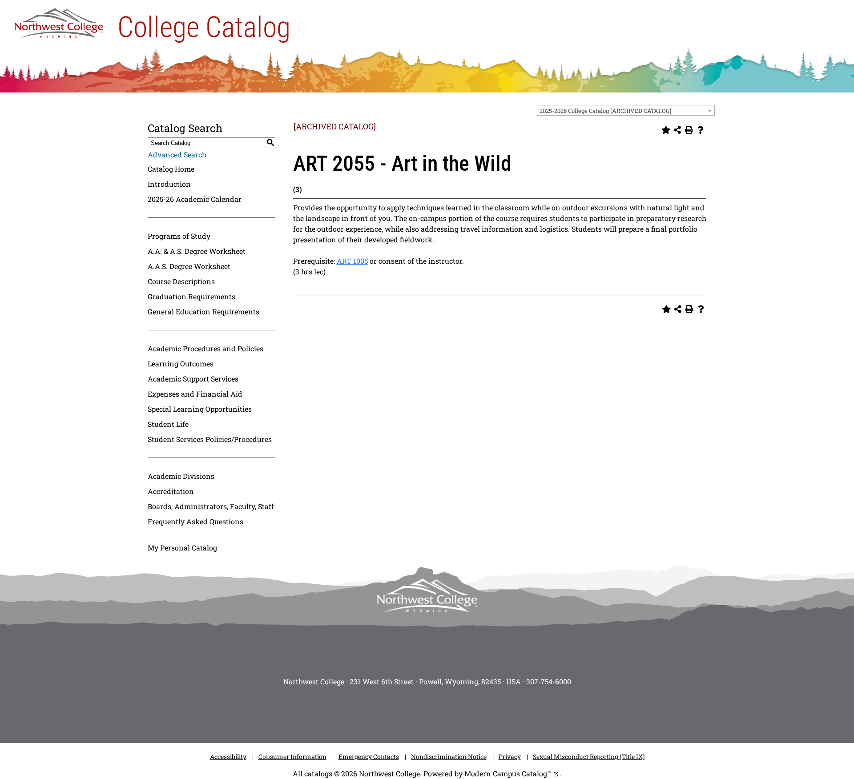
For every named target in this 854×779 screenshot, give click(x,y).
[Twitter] (414, 712)
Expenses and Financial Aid (195, 393)
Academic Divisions (181, 476)
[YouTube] (440, 712)
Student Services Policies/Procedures (210, 439)
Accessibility (228, 756)
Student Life (168, 424)
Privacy (510, 756)
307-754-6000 (548, 681)
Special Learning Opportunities (200, 409)
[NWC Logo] (58, 21)
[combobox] (626, 110)
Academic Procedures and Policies (205, 348)
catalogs (318, 773)
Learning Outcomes (181, 363)
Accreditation (171, 491)
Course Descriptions (181, 281)
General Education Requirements (203, 311)
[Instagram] (360, 712)
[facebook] (387, 712)
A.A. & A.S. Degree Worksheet (197, 251)
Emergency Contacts (368, 756)
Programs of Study (179, 236)
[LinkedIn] (494, 712)
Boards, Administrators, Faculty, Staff (211, 506)
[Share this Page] (677, 130)
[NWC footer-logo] (427, 595)
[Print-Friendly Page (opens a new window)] (689, 130)
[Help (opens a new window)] (700, 130)
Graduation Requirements (191, 296)
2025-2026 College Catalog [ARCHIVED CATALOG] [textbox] (606, 111)
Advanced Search (177, 154)
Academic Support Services (193, 378)
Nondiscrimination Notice (449, 756)
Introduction (169, 184)
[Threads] (467, 712)
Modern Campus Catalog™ (508, 773)
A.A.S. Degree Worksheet (189, 266)
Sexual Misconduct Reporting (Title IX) (589, 756)
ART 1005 (352, 260)
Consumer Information (292, 756)
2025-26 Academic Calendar (195, 199)
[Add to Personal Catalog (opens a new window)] (666, 130)
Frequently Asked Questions (195, 521)
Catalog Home (171, 168)
